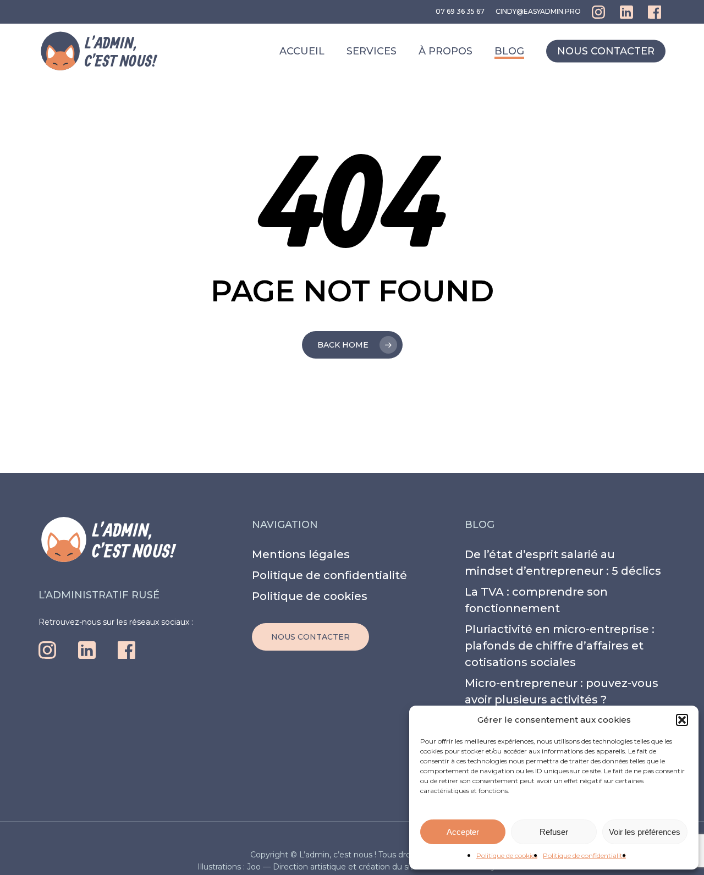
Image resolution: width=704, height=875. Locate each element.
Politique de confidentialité (584, 855)
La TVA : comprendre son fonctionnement (536, 600)
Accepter (463, 832)
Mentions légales (301, 554)
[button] (682, 719)
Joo (254, 867)
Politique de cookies (506, 855)
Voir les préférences (644, 832)
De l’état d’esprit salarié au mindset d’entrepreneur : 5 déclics (563, 562)
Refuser (554, 832)
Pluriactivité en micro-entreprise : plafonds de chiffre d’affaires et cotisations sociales (559, 646)
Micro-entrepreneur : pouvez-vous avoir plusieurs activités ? (561, 691)
